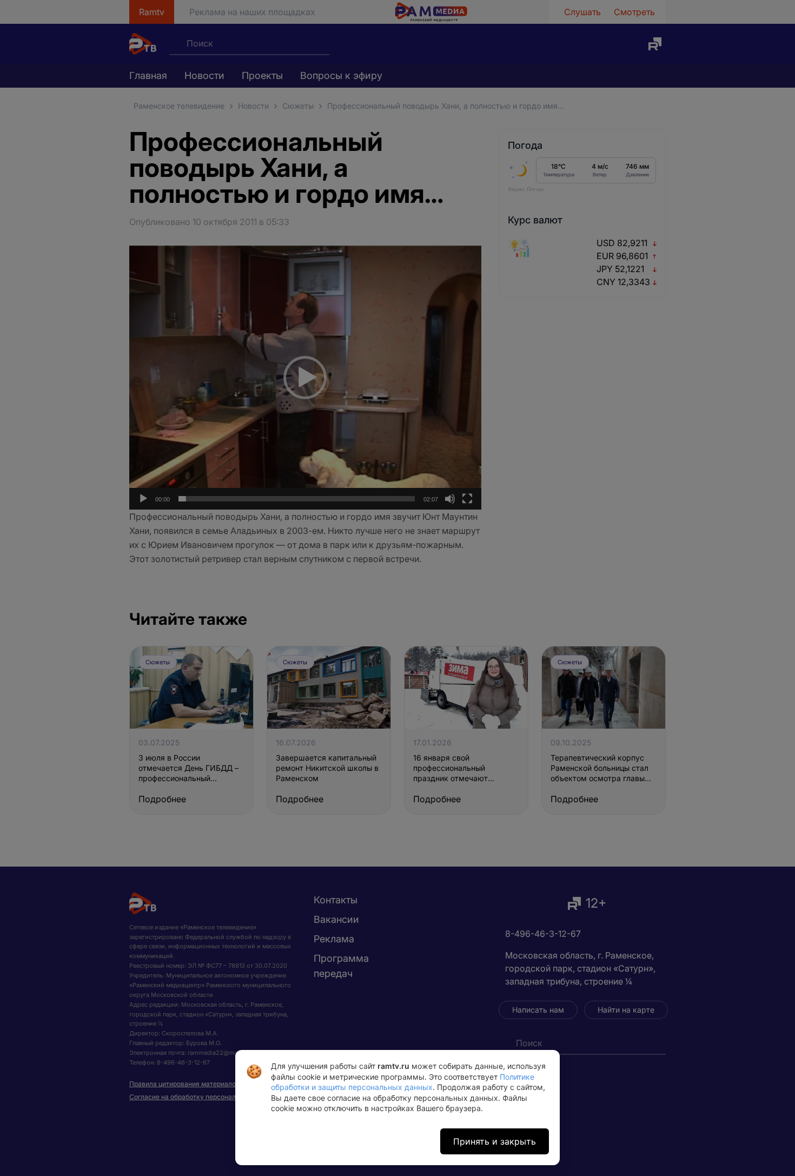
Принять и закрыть (494, 1141)
